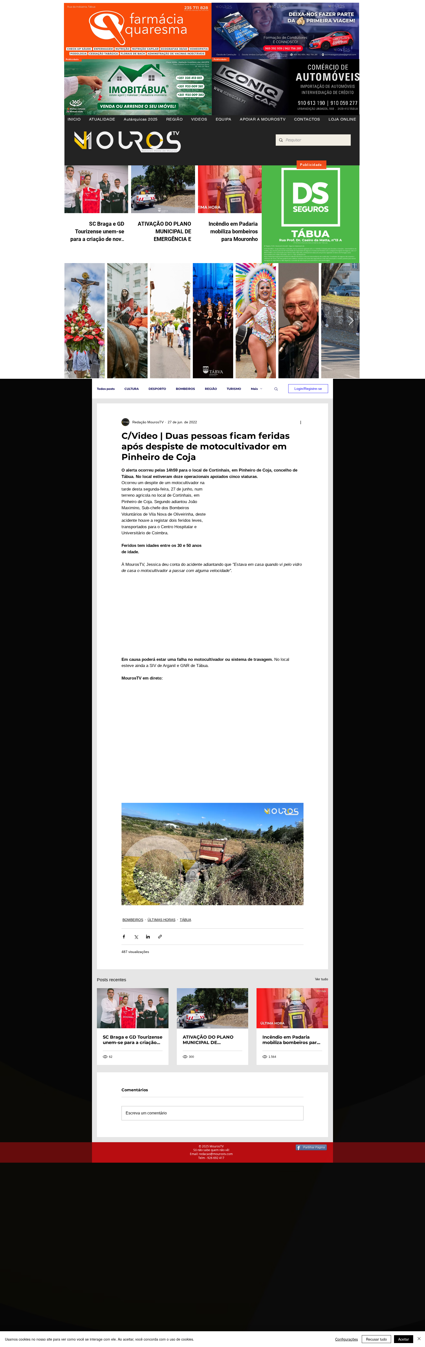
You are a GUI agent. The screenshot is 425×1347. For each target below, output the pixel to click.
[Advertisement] (147, 1197)
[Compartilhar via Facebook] (123, 936)
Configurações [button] (346, 1339)
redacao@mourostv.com (216, 1154)
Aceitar (403, 1339)
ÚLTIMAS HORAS (161, 920)
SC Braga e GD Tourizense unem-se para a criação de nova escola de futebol (132, 1039)
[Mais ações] (301, 422)
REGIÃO (211, 389)
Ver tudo (321, 979)
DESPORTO (157, 389)
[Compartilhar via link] (160, 936)
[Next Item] (351, 321)
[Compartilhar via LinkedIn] (148, 936)
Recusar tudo (376, 1339)
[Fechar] (419, 1339)
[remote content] (260, 515)
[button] (174, 119)
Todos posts (106, 389)
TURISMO (234, 389)
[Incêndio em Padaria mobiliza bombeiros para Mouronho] (292, 1008)
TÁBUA (185, 920)
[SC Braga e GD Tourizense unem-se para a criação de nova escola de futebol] (132, 1008)
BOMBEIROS (185, 389)
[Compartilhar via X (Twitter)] (136, 936)
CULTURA (131, 389)
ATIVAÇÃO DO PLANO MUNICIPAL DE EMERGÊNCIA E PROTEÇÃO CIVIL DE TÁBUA (208, 1039)
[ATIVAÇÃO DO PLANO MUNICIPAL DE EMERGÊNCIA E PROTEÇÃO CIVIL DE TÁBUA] (212, 1008)
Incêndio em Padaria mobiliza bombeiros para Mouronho (290, 1039)
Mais (254, 389)
